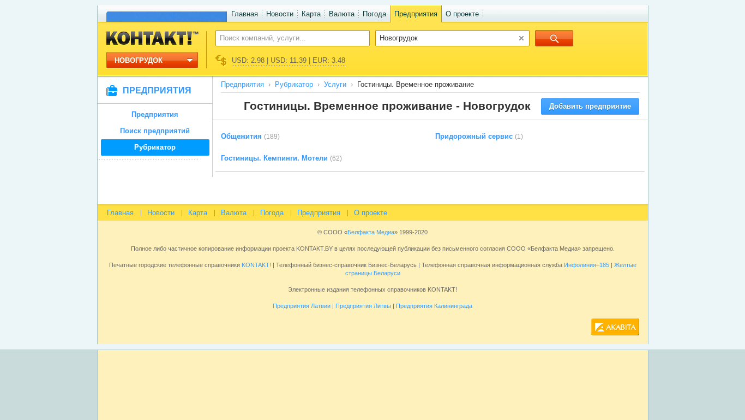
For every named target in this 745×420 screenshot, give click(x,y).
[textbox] (286, 38)
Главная (244, 14)
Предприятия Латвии (302, 306)
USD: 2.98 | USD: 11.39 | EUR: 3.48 (288, 60)
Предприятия (415, 14)
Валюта (342, 14)
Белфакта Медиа (370, 232)
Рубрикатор (155, 147)
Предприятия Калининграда (434, 306)
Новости (279, 14)
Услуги (335, 84)
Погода (374, 14)
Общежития (241, 136)
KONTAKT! (255, 265)
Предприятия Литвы (363, 306)
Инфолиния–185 (586, 265)
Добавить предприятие (590, 106)
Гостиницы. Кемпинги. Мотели (274, 158)
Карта (311, 14)
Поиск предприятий (155, 131)
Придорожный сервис (474, 136)
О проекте (462, 14)
